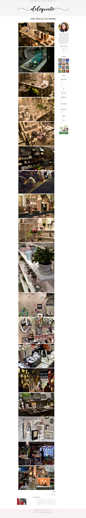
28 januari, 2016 (43, 20)
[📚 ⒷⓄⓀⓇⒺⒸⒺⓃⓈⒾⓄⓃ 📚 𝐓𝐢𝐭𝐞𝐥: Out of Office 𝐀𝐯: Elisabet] (60, 60)
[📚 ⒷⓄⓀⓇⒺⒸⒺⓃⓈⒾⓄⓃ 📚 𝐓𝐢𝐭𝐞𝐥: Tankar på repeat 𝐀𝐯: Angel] (63, 71)
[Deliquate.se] (43, 9)
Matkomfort (62, 90)
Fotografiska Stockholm (63, 111)
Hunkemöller (62, 85)
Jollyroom (61, 94)
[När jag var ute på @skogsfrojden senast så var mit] (67, 71)
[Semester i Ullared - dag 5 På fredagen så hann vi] (67, 60)
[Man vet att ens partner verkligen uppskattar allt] (63, 67)
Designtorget (62, 105)
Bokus (61, 100)
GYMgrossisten (62, 117)
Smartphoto (62, 113)
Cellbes (61, 81)
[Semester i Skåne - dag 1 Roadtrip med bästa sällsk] (60, 67)
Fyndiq (61, 112)
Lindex (61, 86)
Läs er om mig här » (65, 43)
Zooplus (61, 123)
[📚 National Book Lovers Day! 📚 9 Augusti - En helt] (63, 60)
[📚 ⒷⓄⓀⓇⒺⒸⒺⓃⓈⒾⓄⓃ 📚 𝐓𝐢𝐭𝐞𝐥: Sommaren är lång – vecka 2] (67, 67)
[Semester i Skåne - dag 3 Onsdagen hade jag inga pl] (63, 63)
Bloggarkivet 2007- (63, 77)
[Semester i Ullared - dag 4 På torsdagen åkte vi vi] (60, 63)
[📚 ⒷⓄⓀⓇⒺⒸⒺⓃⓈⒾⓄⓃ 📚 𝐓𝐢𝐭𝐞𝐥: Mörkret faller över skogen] (60, 71)
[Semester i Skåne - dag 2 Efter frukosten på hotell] (67, 63)
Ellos (61, 82)
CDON (61, 101)
